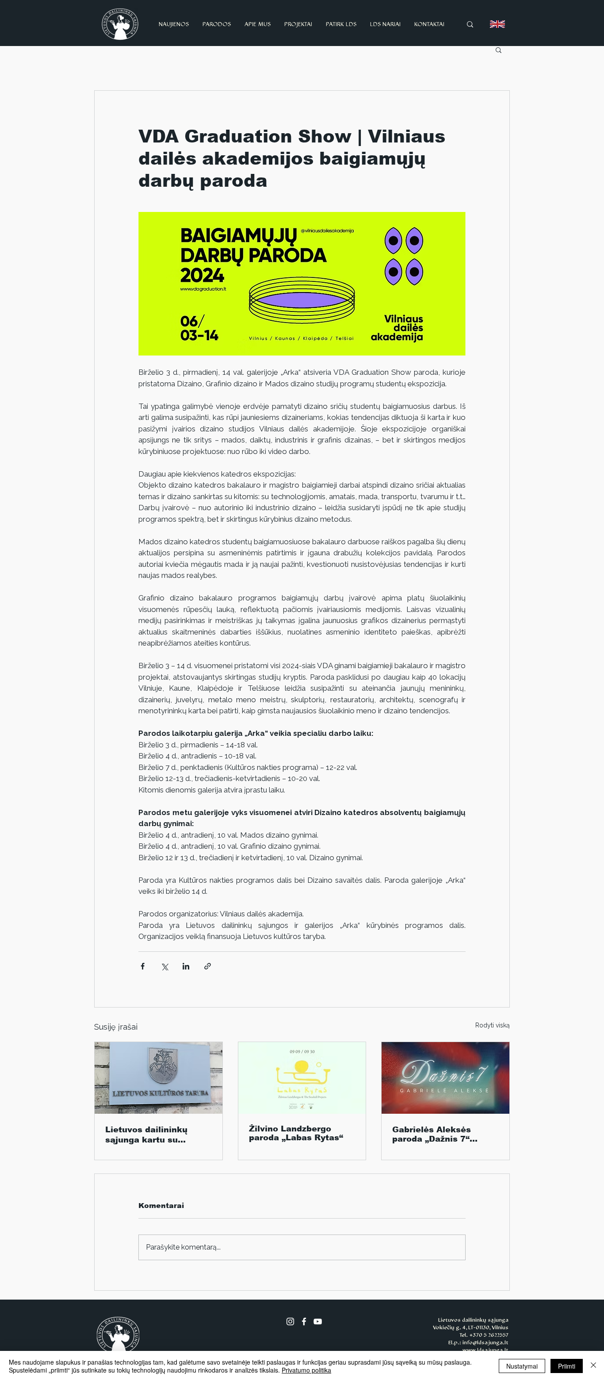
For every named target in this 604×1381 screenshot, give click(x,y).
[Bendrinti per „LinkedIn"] (186, 966)
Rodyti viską (492, 1025)
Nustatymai (522, 1366)
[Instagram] (290, 1321)
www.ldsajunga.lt (485, 1350)
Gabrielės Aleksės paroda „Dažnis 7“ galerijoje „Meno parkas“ (431, 1134)
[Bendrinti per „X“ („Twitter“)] (164, 966)
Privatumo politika (306, 1370)
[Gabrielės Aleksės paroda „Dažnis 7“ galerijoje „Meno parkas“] (445, 1078)
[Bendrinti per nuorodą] (207, 966)
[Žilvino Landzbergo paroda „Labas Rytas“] (302, 1078)
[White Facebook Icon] (304, 1321)
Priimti (566, 1366)
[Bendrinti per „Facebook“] (142, 966)
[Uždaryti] (593, 1366)
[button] (498, 49)
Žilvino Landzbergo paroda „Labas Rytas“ (296, 1133)
